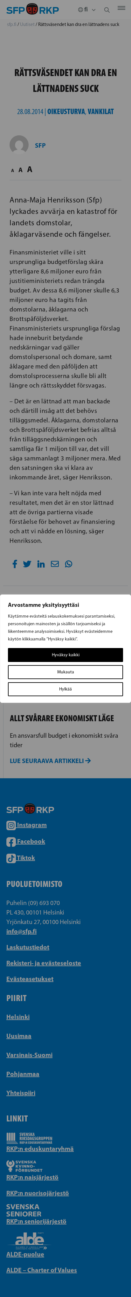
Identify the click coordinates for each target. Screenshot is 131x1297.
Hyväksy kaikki (65, 655)
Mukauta (65, 672)
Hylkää (65, 689)
